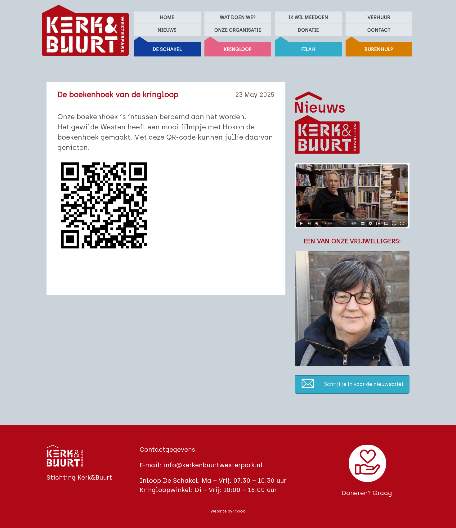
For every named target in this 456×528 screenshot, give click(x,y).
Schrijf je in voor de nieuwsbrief (364, 384)
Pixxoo (239, 511)
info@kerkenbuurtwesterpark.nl (213, 465)
